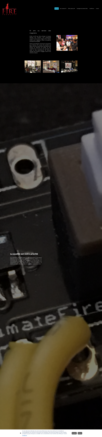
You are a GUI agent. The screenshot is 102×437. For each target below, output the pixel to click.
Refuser (80, 433)
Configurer (24, 435)
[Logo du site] (9, 8)
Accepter (74, 433)
